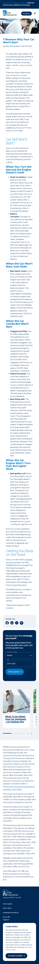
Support (6, 920)
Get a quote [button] (13, 672)
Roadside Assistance (11, 913)
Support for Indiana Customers (15, 3)
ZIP (8, 660)
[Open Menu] (34, 13)
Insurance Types (12, 652)
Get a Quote (7, 904)
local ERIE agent (19, 585)
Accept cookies (15, 956)
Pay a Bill (6, 917)
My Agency (26, 13)
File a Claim (7, 908)
